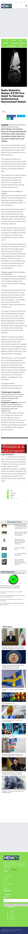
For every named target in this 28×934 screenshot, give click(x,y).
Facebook (12, 911)
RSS (11, 921)
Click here (14, 869)
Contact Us (6, 879)
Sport (20, 46)
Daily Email (12, 917)
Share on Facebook (11, 116)
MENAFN (5, 125)
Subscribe (15, 904)
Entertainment (9, 46)
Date (3, 111)
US (5, 40)
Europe (13, 40)
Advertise (6, 881)
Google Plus (13, 915)
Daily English (8, 894)
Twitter (11, 913)
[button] (20, 2)
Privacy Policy (7, 877)
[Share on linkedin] (11, 118)
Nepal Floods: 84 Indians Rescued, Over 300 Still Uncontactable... (21, 534)
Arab (20, 40)
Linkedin (12, 919)
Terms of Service (8, 875)
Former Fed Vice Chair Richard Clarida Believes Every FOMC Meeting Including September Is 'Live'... (13, 667)
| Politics (5, 43)
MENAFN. (11, 929)
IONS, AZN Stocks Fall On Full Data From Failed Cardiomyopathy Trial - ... (21, 527)
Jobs (5, 886)
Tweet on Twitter (21, 116)
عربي (16, 2)
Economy (14, 43)
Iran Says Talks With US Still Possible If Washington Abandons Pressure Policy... (13, 647)
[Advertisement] (14, 23)
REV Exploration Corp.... (8, 703)
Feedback (6, 888)
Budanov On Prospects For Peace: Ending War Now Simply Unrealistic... (12, 773)
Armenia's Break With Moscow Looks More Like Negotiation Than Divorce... (12, 755)
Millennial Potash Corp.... (9, 736)
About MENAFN (8, 884)
